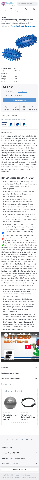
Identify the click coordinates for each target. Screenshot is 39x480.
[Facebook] (7, 440)
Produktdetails (6, 132)
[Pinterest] (32, 440)
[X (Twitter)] (12, 440)
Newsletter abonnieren (10, 464)
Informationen (7, 447)
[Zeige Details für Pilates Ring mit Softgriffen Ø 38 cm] (28, 403)
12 (29, 422)
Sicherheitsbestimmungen (10, 378)
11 (27, 422)
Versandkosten (22, 92)
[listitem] (19, 47)
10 (25, 422)
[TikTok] (22, 440)
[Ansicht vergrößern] (19, 47)
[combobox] (27, 4)
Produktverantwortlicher (10, 373)
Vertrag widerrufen (19, 469)
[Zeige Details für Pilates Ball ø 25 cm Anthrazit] (10, 403)
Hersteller (4, 368)
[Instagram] (17, 440)
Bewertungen (6, 384)
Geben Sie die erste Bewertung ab (23, 26)
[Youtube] (27, 440)
